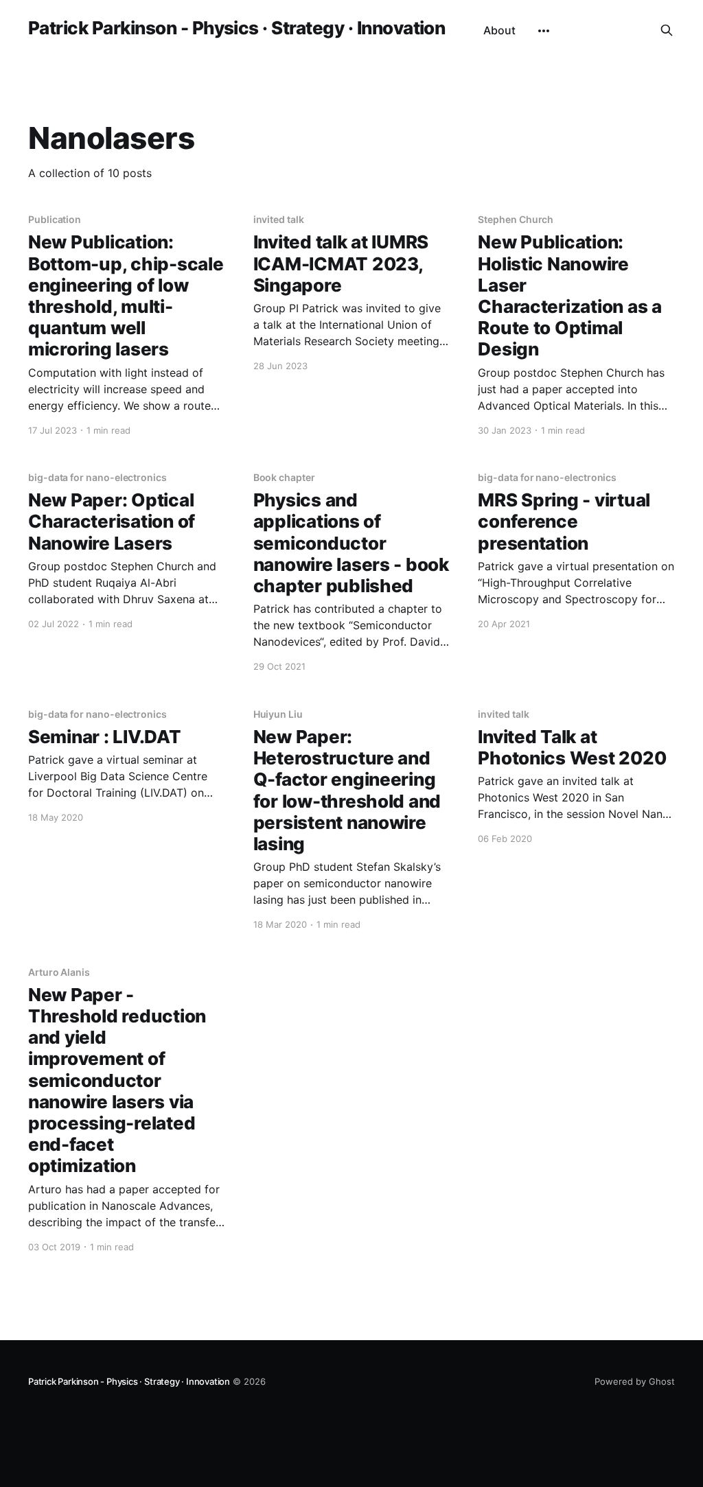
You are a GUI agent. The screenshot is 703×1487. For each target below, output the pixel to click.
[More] (543, 31)
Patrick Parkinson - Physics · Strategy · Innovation (236, 28)
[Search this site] (667, 30)
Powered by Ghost (635, 1381)
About (499, 30)
